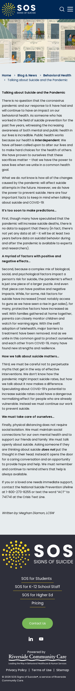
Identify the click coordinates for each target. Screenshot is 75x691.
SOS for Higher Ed (37, 595)
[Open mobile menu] (70, 9)
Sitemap (62, 670)
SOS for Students (36, 578)
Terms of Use (42, 670)
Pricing (37, 603)
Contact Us (37, 623)
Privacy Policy (16, 670)
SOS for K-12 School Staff (37, 586)
